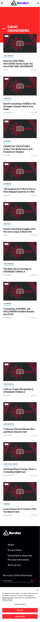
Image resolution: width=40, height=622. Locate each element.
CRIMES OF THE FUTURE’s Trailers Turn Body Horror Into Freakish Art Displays (18, 149)
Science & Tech (11, 464)
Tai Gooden (6, 155)
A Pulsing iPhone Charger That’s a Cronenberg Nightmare (19, 470)
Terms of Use (14, 564)
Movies (7, 141)
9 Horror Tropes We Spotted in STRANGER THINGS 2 (18, 390)
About (11, 544)
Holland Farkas (7, 515)
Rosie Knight (7, 395)
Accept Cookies (20, 616)
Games (7, 504)
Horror (7, 98)
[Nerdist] (20, 3)
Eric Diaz (6, 70)
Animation (9, 424)
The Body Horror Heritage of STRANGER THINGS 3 (17, 270)
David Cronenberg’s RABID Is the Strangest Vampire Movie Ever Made (19, 106)
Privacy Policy (15, 549)
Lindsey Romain (8, 112)
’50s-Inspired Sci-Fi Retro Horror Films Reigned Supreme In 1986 (19, 190)
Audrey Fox (6, 195)
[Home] (12, 535)
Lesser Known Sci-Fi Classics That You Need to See (19, 510)
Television (9, 56)
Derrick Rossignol (8, 475)
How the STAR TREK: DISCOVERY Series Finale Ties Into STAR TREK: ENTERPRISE (18, 64)
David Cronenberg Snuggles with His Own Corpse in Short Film (19, 230)
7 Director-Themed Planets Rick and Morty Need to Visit (19, 430)
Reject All (20, 610)
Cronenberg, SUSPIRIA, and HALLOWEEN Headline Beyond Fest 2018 (18, 311)
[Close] (37, 590)
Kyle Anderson (7, 275)
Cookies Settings (20, 604)
